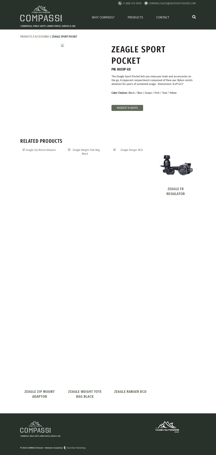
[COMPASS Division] (48, 17)
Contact (162, 17)
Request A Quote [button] (127, 107)
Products (135, 17)
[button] (194, 17)
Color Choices (119, 92)
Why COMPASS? (103, 17)
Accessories (42, 36)
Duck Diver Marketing (76, 448)
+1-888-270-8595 (132, 3)
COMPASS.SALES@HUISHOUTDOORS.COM (172, 3)
